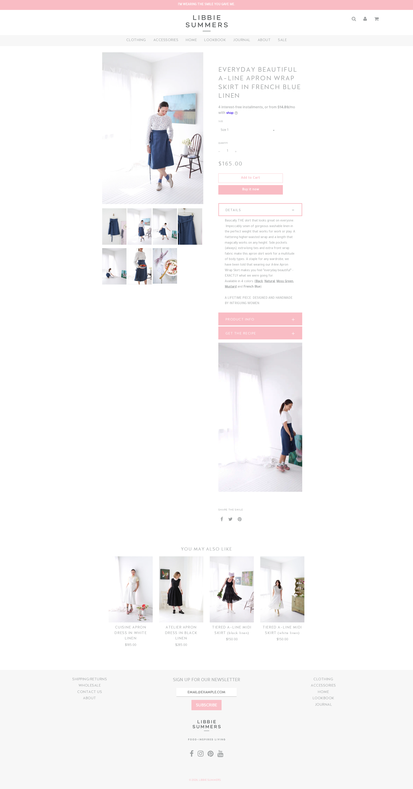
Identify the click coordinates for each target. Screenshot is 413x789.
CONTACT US (89, 692)
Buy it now (250, 190)
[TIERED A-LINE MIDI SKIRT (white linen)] (282, 589)
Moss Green (284, 281)
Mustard (231, 287)
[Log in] (365, 19)
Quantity (223, 143)
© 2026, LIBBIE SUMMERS (205, 779)
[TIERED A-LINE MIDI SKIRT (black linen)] (232, 589)
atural (271, 281)
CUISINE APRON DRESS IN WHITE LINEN (130, 632)
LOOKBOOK (215, 40)
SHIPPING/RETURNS (89, 679)
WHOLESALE (90, 685)
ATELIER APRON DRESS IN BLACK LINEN (181, 632)
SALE (282, 40)
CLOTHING (136, 40)
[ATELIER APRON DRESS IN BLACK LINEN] (181, 589)
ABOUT (264, 40)
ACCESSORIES (166, 40)
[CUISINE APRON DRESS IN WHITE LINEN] (131, 589)
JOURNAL (241, 40)
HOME (191, 40)
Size (220, 122)
